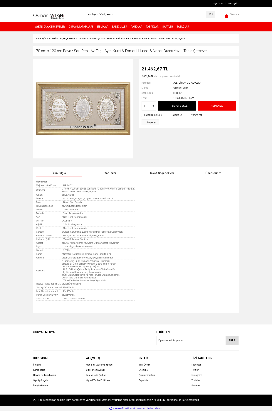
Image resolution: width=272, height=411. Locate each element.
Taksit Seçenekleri (162, 173)
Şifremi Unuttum (147, 375)
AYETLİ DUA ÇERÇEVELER (187, 82)
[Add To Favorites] (152, 115)
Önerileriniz (213, 173)
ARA (211, 14)
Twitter (195, 370)
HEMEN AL (217, 105)
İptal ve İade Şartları (96, 375)
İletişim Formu (40, 385)
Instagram (197, 375)
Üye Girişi (143, 370)
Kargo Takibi (39, 370)
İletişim (37, 364)
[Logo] (48, 14)
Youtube (196, 380)
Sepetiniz (143, 380)
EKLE (232, 340)
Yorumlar (110, 173)
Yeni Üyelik (144, 364)
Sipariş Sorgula (40, 380)
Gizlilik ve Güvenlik (95, 370)
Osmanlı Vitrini (181, 87)
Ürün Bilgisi (58, 173)
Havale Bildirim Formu (44, 375)
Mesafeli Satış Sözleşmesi (99, 364)
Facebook (196, 364)
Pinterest (196, 385)
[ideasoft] (116, 408)
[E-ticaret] (135, 408)
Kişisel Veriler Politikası (98, 380)
